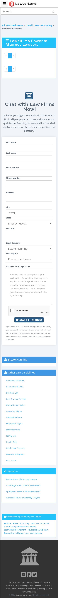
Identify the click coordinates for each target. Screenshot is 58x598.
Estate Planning (43, 25)
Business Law (12, 393)
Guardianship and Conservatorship (20, 526)
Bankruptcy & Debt (14, 386)
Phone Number (13, 178)
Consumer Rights (14, 411)
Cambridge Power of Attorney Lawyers (23, 485)
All (3, 25)
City (8, 207)
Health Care (11, 442)
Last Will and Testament (15, 530)
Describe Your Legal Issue (18, 266)
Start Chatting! (30, 320)
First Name (11, 142)
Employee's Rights (14, 423)
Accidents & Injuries (15, 380)
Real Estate (11, 460)
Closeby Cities (13, 471)
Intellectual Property (15, 448)
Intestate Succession (40, 523)
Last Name (11, 153)
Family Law (11, 436)
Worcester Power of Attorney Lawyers (23, 497)
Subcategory (12, 253)
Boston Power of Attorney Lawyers (21, 479)
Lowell (29, 25)
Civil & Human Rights (15, 405)
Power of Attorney (21, 523)
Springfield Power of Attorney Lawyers (23, 491)
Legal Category (13, 243)
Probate (7, 523)
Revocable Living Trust (38, 530)
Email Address (12, 167)
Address (10, 192)
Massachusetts (15, 25)
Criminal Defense (14, 417)
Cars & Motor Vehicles (16, 399)
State (8, 217)
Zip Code (10, 228)
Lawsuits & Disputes (15, 454)
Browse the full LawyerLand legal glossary (23, 533)
